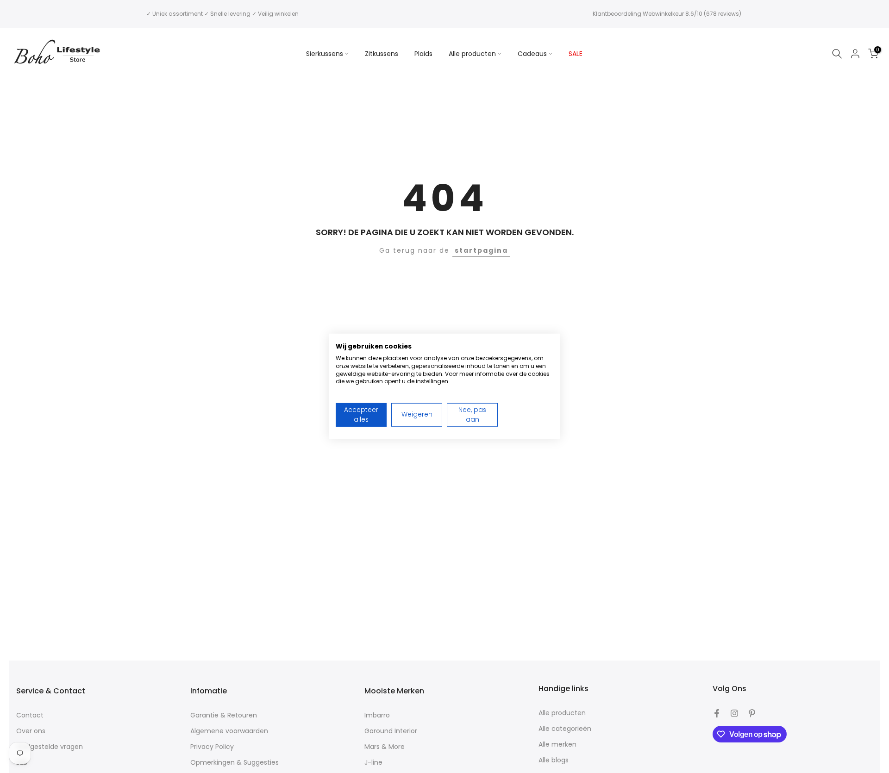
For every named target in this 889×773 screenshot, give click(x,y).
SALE (575, 53)
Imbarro (377, 715)
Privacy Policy (212, 746)
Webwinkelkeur (663, 14)
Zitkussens (381, 53)
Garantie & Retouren (223, 715)
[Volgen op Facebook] (717, 713)
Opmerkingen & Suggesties (234, 762)
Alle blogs (553, 760)
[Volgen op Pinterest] (752, 713)
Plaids (423, 53)
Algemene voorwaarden (229, 731)
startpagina (481, 250)
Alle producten (472, 53)
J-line (373, 762)
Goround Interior (390, 731)
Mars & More (384, 746)
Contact (30, 715)
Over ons (30, 731)
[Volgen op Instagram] (734, 713)
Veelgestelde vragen (49, 746)
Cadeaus (532, 53)
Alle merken (557, 744)
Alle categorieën (564, 728)
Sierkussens (324, 53)
